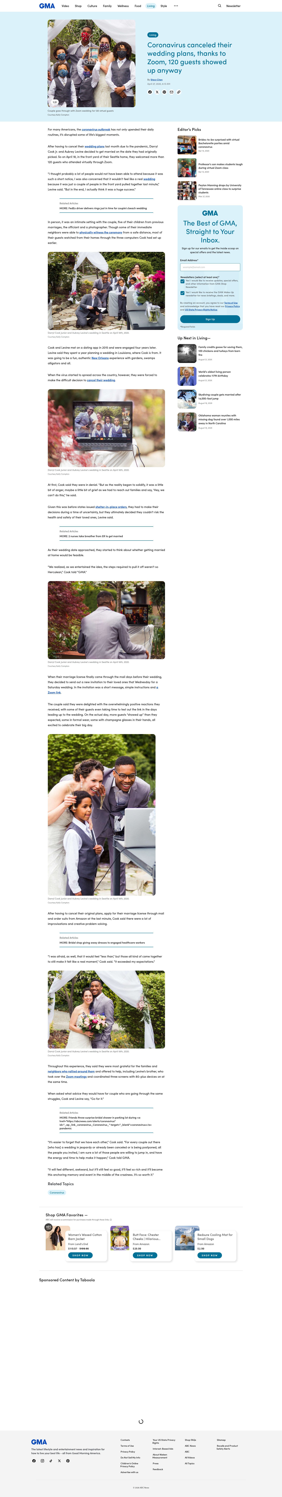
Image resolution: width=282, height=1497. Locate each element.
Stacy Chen (157, 79)
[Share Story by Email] (171, 92)
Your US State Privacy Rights (163, 1441)
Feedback (158, 1469)
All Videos (190, 1457)
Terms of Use (231, 302)
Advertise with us (129, 1472)
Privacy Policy (232, 306)
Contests (125, 1439)
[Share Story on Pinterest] (164, 92)
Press (155, 1463)
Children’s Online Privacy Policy (129, 1465)
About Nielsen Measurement (159, 1456)
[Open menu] (176, 6)
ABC (187, 1451)
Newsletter (233, 6)
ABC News (190, 1445)
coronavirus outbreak (96, 129)
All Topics (189, 1463)
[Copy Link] (178, 92)
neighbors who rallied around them (71, 1071)
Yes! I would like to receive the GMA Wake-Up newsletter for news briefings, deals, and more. (210, 294)
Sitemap (221, 1439)
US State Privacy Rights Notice (201, 309)
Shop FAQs (190, 1439)
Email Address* (189, 260)
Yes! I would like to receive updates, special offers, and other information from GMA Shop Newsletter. (212, 284)
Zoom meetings (76, 1076)
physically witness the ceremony (100, 232)
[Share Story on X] (157, 92)
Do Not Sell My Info (130, 1457)
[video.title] (91, 63)
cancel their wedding (101, 380)
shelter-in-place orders (111, 507)
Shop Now (80, 1255)
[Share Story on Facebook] (150, 92)
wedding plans (94, 146)
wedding (149, 179)
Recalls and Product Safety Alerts (227, 1447)
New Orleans (100, 358)
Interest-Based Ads (163, 1448)
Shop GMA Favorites (65, 1214)
